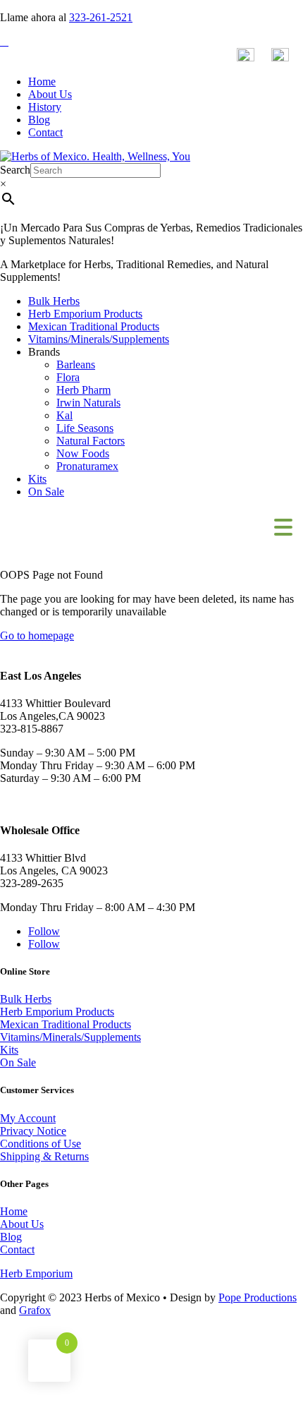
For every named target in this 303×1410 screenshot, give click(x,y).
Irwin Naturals (88, 403)
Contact (45, 132)
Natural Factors (90, 441)
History (44, 107)
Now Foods (82, 453)
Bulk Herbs (54, 301)
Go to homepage (37, 635)
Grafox (35, 1310)
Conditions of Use (40, 1144)
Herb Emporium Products (85, 314)
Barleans (75, 364)
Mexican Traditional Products (93, 326)
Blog (39, 120)
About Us (50, 94)
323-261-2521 (100, 17)
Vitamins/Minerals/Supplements (98, 339)
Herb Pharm (83, 390)
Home (42, 82)
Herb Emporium (36, 1273)
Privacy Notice (33, 1131)
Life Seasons (84, 428)
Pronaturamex (87, 466)
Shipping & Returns (44, 1156)
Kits (37, 479)
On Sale (46, 492)
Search (15, 170)
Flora (68, 377)
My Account (28, 1118)
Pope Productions (257, 1297)
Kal (64, 415)
